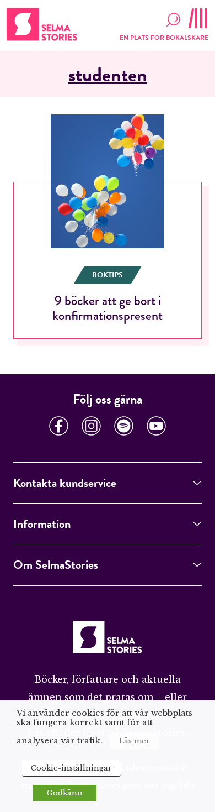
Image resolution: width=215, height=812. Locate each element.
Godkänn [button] (65, 793)
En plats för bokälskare (164, 38)
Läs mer (134, 741)
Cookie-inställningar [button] (71, 768)
